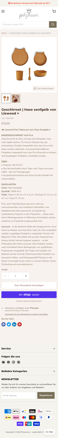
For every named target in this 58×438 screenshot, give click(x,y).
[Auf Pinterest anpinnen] (19, 324)
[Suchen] (53, 24)
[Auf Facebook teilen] (3, 324)
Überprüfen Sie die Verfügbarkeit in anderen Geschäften (26, 314)
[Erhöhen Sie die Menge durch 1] (26, 275)
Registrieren (46, 395)
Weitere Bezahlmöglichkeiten (29, 301)
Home (4, 33)
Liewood (9, 118)
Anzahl (4, 270)
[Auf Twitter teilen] (9, 324)
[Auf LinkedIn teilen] (14, 324)
